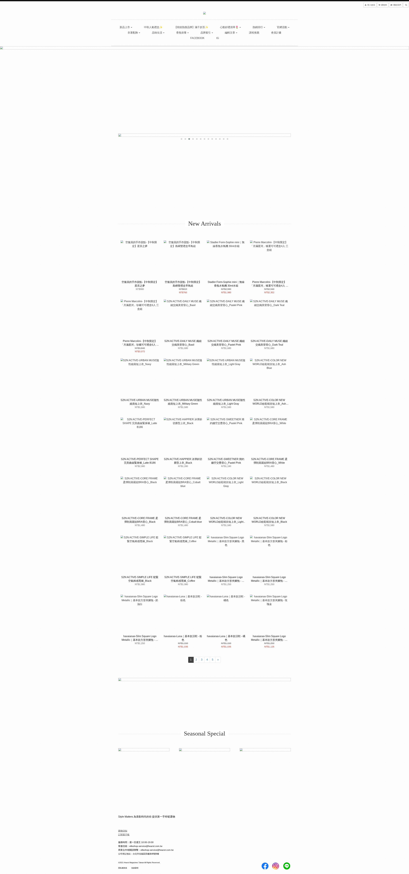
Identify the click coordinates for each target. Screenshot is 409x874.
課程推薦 (254, 32)
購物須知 (122, 830)
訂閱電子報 (123, 834)
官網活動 (282, 27)
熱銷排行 (258, 27)
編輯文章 (230, 32)
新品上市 (125, 27)
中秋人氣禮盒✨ (153, 27)
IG (217, 38)
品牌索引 (206, 32)
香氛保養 (181, 32)
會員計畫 (276, 32)
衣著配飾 (133, 32)
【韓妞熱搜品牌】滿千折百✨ (191, 27)
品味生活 (157, 32)
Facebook (197, 38)
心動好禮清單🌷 (229, 27)
